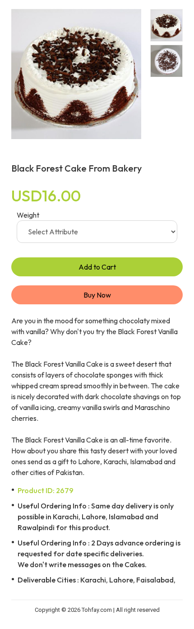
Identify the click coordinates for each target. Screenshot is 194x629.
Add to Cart (97, 266)
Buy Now (97, 294)
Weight (28, 214)
